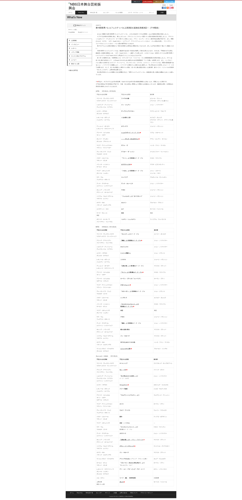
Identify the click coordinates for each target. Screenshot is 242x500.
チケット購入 (73, 29)
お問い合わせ (123, 492)
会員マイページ (83, 32)
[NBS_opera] (168, 8)
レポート (73, 48)
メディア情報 (74, 52)
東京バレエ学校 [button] (169, 1)
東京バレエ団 (74, 63)
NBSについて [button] (137, 1)
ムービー (73, 60)
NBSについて (133, 492)
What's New (81, 12)
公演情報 (73, 40)
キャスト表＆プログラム (78, 56)
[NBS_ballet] (165, 8)
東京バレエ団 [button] (159, 1)
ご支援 (161, 12)
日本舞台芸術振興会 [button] (147, 1)
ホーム (70, 12)
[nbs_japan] (170, 8)
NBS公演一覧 (93, 12)
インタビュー (74, 44)
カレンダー (106, 12)
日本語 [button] (164, 5)
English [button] (171, 5)
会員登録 (72, 32)
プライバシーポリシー (146, 492)
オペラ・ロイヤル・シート (135, 12)
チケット (151, 12)
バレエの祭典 (119, 12)
